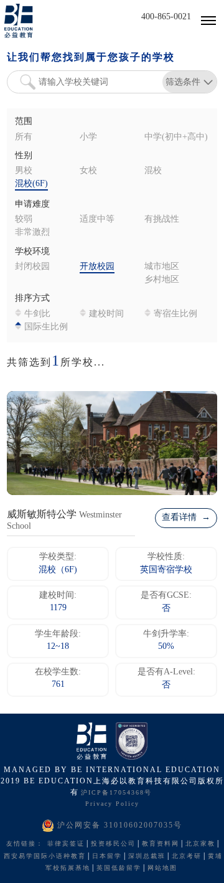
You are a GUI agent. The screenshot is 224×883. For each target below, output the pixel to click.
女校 (88, 171)
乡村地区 (161, 280)
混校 (153, 171)
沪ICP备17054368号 (116, 793)
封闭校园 (32, 267)
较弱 (23, 219)
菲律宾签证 (66, 844)
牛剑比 (37, 314)
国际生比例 (46, 327)
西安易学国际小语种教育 (45, 856)
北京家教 (200, 844)
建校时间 (106, 314)
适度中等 (97, 219)
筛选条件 (183, 82)
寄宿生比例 (175, 314)
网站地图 (162, 868)
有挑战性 (161, 219)
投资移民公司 (113, 844)
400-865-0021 (166, 17)
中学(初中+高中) (176, 137)
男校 (23, 171)
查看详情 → (186, 517)
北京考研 (187, 856)
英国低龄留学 (118, 868)
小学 (88, 137)
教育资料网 (160, 844)
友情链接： (25, 844)
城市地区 (161, 267)
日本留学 (107, 856)
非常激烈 (32, 232)
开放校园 (97, 267)
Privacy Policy (112, 804)
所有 (23, 137)
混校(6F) (31, 184)
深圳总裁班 (147, 856)
